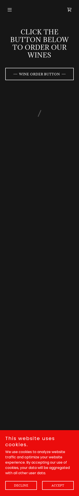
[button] (10, 9)
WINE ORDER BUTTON (39, 74)
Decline (21, 485)
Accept (58, 485)
